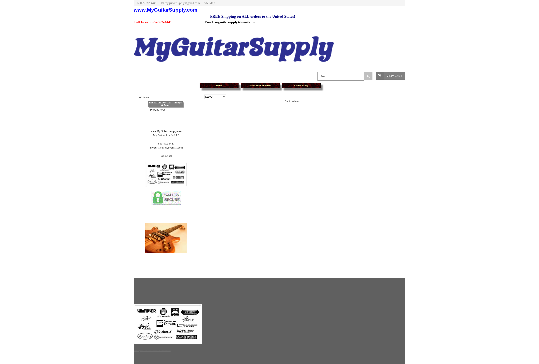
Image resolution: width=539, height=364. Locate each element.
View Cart (394, 76)
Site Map (209, 3)
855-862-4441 (148, 3)
